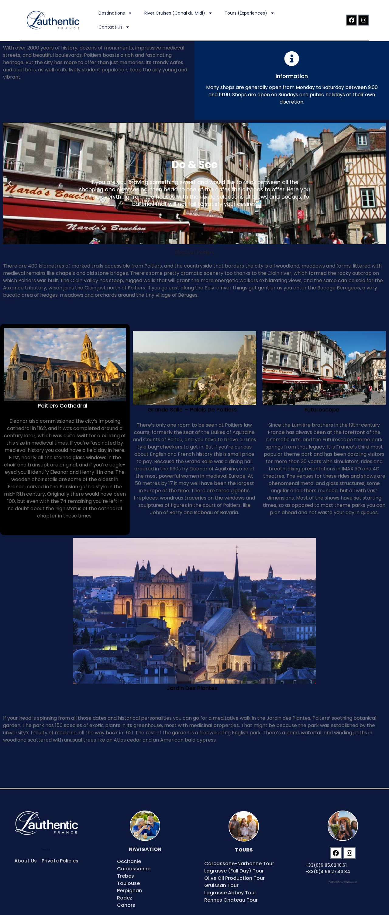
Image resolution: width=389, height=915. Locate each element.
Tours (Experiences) (246, 13)
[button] (10, 183)
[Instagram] (363, 20)
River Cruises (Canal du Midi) (174, 13)
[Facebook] (351, 20)
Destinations (111, 13)
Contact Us (110, 27)
